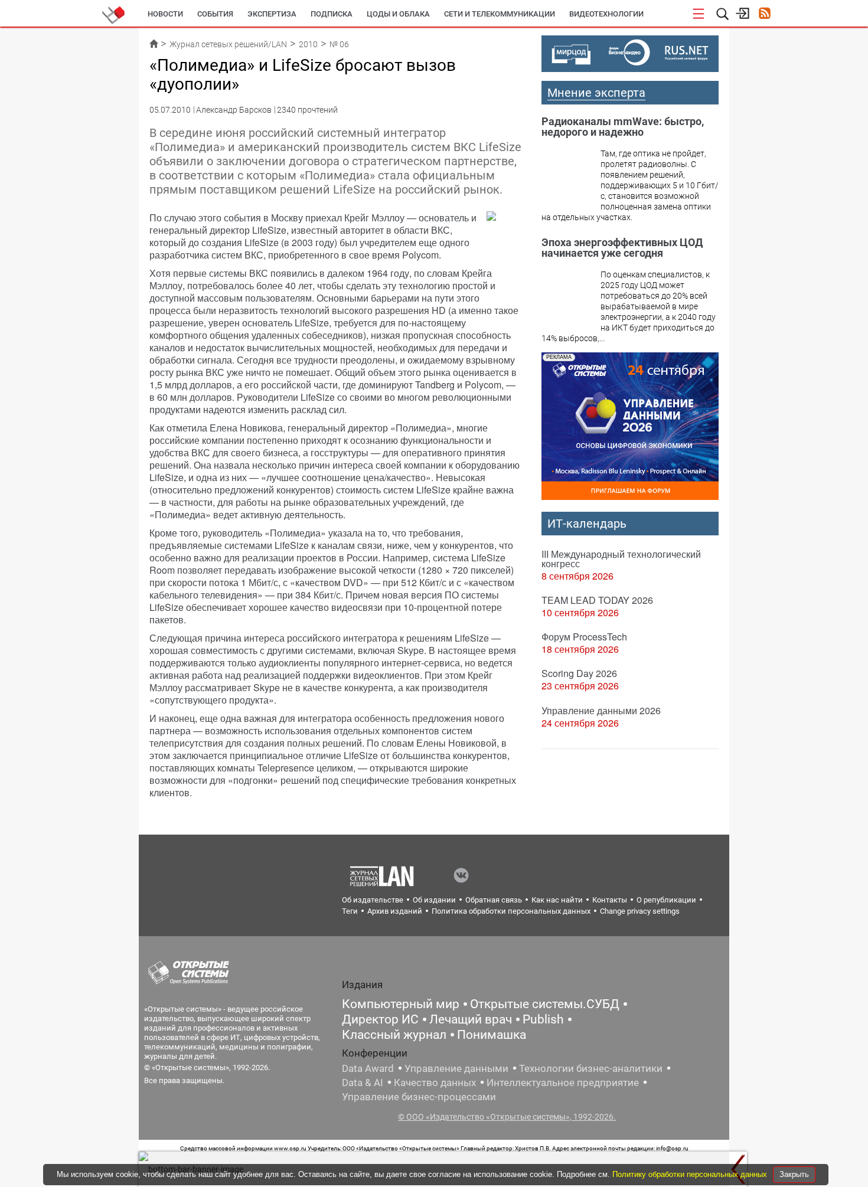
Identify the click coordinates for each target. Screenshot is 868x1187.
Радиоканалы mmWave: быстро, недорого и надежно (622, 126)
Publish (543, 1019)
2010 (308, 44)
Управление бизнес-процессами (419, 1097)
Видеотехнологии (606, 13)
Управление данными (456, 1068)
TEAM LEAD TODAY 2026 (597, 600)
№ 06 (339, 44)
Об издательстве (372, 899)
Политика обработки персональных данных (511, 911)
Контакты (609, 899)
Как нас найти (557, 899)
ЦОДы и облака (398, 13)
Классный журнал (394, 1035)
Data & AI (362, 1082)
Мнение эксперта (596, 93)
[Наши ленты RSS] (764, 14)
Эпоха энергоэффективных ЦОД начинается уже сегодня (622, 247)
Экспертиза (271, 13)
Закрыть (794, 1174)
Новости (165, 13)
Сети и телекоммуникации (499, 13)
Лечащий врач (470, 1019)
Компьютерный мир (400, 1004)
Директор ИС (380, 1019)
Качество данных (435, 1082)
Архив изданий (394, 911)
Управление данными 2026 (601, 710)
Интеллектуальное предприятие (563, 1082)
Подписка (332, 13)
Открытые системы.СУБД (544, 1004)
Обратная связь (493, 899)
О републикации (666, 899)
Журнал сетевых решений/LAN (228, 44)
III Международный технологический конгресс (621, 558)
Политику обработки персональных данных (690, 1174)
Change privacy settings (640, 911)
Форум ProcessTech (584, 636)
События (215, 13)
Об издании (434, 899)
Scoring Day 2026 (579, 673)
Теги (350, 911)
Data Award (368, 1068)
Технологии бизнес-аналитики (591, 1068)
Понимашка (491, 1035)
